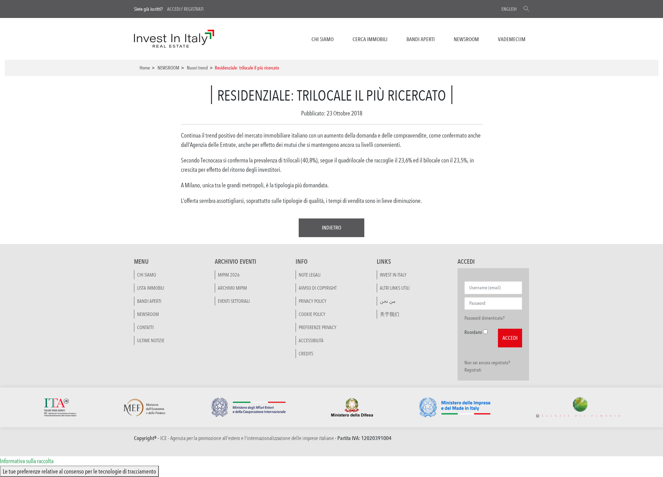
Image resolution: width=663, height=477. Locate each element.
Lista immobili (150, 288)
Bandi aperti (420, 39)
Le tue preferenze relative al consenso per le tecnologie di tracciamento (79, 471)
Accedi (173, 9)
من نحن (388, 301)
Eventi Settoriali (234, 301)
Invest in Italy (393, 275)
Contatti (145, 327)
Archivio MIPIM (232, 288)
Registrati (193, 9)
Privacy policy (312, 301)
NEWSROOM (466, 39)
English (509, 9)
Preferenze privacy (317, 327)
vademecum (512, 39)
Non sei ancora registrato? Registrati (487, 366)
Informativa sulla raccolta (27, 461)
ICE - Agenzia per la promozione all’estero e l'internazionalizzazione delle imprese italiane (247, 438)
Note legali (309, 275)
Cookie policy (312, 314)
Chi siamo (322, 39)
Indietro (331, 227)
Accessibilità (311, 340)
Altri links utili (395, 288)
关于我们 (389, 314)
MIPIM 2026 (229, 275)
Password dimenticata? (484, 318)
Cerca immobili (370, 39)
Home (145, 68)
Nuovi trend (197, 68)
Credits (306, 353)
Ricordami (473, 332)
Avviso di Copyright (318, 288)
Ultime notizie (150, 340)
